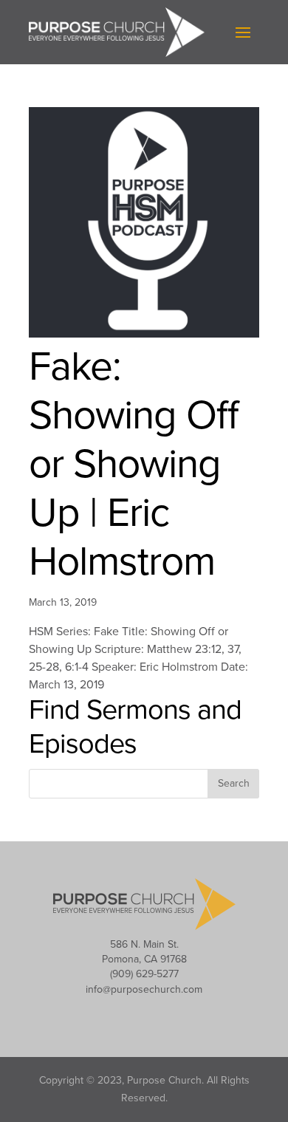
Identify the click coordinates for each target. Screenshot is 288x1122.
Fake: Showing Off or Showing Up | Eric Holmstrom (134, 464)
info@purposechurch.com (144, 989)
